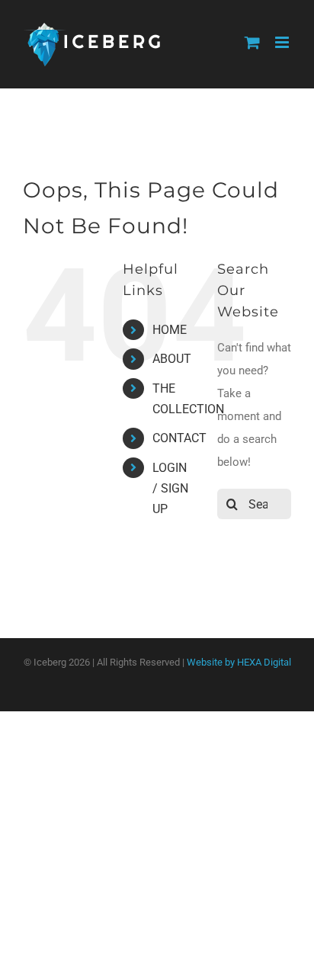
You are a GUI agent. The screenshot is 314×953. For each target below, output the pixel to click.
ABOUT (171, 358)
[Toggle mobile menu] (283, 42)
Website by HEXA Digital (239, 662)
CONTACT (179, 438)
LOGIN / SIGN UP (170, 488)
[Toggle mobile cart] (252, 42)
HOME (169, 329)
